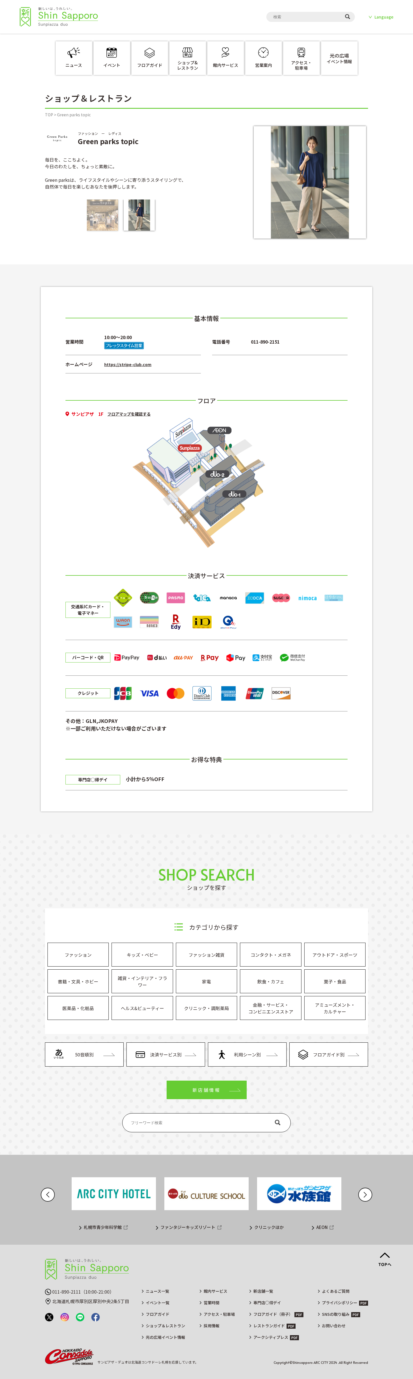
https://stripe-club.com (127, 364)
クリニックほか (269, 1227)
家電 (206, 981)
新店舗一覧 (263, 1291)
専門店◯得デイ (267, 1302)
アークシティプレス (270, 1337)
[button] (48, 1195)
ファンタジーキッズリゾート (187, 1227)
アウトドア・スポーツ (334, 954)
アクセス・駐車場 (219, 1314)
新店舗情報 (206, 1090)
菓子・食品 (335, 981)
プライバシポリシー (339, 1302)
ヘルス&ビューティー (142, 1008)
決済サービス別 (165, 1054)
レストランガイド (269, 1325)
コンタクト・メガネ (271, 954)
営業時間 (211, 1302)
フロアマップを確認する (129, 414)
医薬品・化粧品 (78, 1008)
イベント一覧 (157, 1302)
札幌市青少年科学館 (103, 1227)
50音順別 (84, 1054)
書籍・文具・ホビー (78, 981)
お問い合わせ (334, 1325)
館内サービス (215, 1291)
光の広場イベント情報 (165, 1337)
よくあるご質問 (336, 1291)
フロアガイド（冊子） (273, 1314)
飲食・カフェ (270, 981)
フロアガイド (157, 1314)
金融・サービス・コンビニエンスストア (270, 1008)
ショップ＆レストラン (165, 1325)
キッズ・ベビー (142, 954)
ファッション (78, 954)
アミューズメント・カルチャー (335, 1008)
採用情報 (211, 1325)
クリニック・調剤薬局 (206, 1008)
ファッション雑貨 (206, 954)
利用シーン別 (247, 1054)
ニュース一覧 (157, 1291)
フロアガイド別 (328, 1054)
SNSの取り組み (336, 1314)
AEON (322, 1227)
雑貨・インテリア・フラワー (142, 981)
